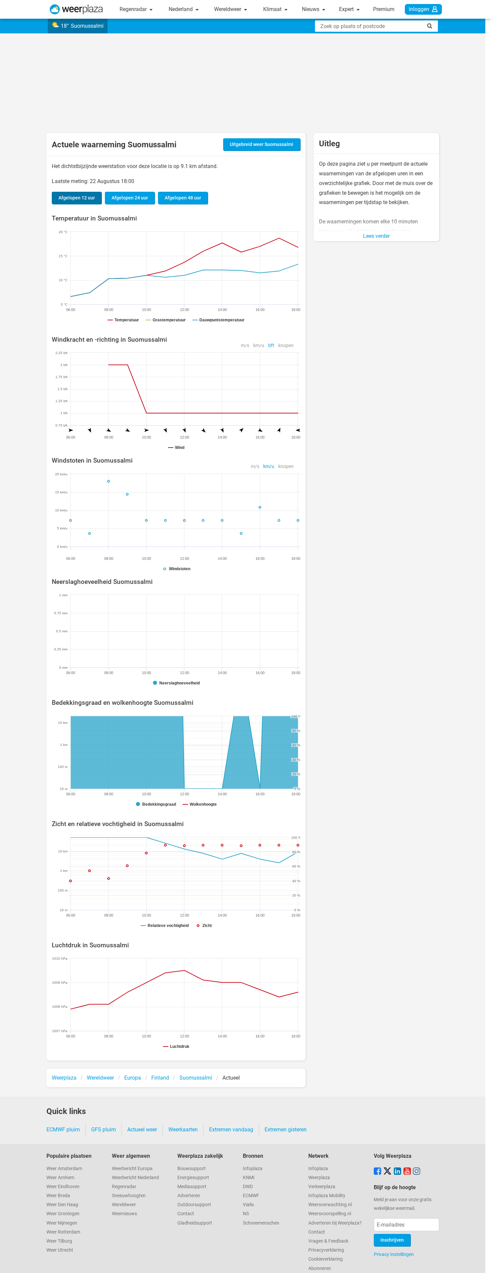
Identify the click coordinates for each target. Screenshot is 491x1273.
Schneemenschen (261, 1223)
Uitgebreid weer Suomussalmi (261, 144)
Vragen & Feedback (328, 1241)
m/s (245, 345)
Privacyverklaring (326, 1250)
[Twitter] (387, 1172)
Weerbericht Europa (132, 1168)
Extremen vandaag (231, 1129)
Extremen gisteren (286, 1129)
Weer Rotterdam (63, 1232)
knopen (286, 345)
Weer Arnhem (60, 1177)
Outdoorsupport (194, 1205)
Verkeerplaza (321, 1186)
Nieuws (311, 9)
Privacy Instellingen (394, 1254)
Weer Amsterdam (64, 1168)
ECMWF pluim (63, 1129)
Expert (347, 9)
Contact (185, 1214)
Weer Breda (58, 1196)
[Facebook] (377, 1172)
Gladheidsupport (194, 1223)
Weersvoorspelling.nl (329, 1214)
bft (271, 345)
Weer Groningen (62, 1214)
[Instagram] (416, 1172)
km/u (258, 345)
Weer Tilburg (59, 1241)
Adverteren (188, 1196)
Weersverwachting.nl (330, 1205)
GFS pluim (103, 1129)
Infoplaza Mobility (326, 1196)
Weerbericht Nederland (135, 1177)
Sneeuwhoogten (129, 1196)
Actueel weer (142, 1129)
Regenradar (134, 9)
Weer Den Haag (62, 1205)
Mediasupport (191, 1186)
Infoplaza (253, 1168)
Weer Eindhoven (62, 1186)
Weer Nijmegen (61, 1223)
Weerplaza (319, 1177)
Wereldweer (228, 9)
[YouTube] (407, 1172)
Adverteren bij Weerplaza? (335, 1223)
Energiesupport (193, 1177)
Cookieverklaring (325, 1259)
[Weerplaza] (76, 9)
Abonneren (319, 1268)
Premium (383, 9)
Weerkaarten (183, 1129)
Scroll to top (480, 1262)
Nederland (181, 9)
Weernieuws (124, 1214)
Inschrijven (392, 1240)
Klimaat (273, 9)
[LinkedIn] (397, 1172)
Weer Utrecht (59, 1250)
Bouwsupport (191, 1168)
